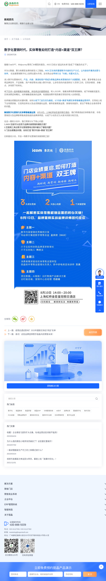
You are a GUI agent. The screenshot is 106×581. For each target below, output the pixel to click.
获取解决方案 (53, 386)
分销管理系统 (48, 411)
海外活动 (87, 411)
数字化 (10, 411)
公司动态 (26, 39)
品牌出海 (67, 411)
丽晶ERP (37, 411)
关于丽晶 (15, 39)
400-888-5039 (18, 524)
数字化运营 (71, 415)
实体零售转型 (59, 415)
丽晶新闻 (19, 411)
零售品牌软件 (22, 415)
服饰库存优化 (34, 415)
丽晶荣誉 (28, 411)
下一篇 (31, 334)
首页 (6, 39)
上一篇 (32, 330)
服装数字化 (77, 411)
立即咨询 (90, 4)
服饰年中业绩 (47, 415)
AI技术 (58, 411)
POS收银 (11, 415)
